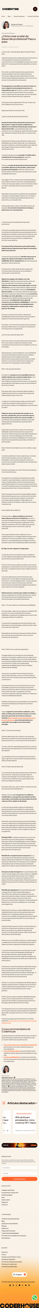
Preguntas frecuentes (8, 1231)
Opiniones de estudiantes (10, 1223)
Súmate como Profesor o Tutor (11, 1257)
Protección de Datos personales (12, 1262)
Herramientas (6, 1238)
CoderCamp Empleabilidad (10, 1233)
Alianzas (4, 1226)
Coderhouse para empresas (10, 1219)
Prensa (4, 1254)
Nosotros (5, 1252)
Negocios (5, 1202)
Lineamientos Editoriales (9, 1266)
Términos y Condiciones (9, 1264)
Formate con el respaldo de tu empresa (14, 1235)
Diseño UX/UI (6, 1200)
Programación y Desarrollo (10, 1192)
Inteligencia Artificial (8, 1190)
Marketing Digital (7, 1195)
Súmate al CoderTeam (8, 1259)
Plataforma (5, 1228)
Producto (5, 1204)
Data (3, 1197)
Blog (9, 16)
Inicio (3, 16)
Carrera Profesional (19, 16)
